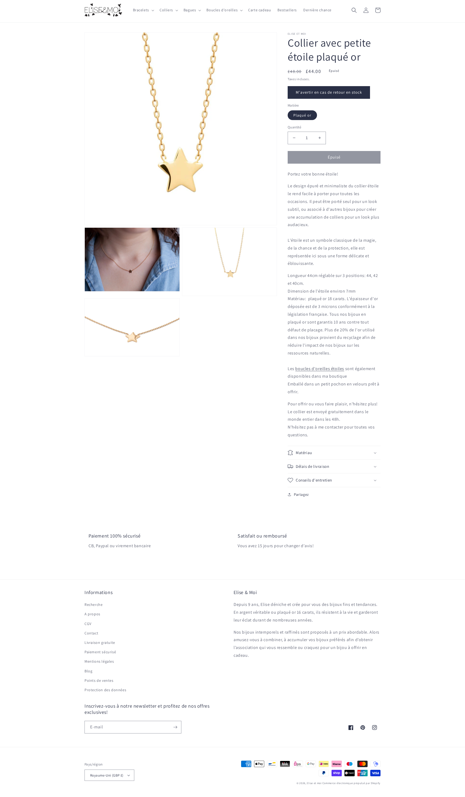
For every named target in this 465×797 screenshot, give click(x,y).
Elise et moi (314, 783)
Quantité (294, 127)
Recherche (93, 604)
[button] (143, 10)
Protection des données (105, 689)
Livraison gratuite (99, 642)
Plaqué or (302, 115)
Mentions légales (99, 661)
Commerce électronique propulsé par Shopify (351, 783)
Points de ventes (99, 680)
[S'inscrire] (175, 727)
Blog (88, 671)
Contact (91, 633)
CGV (87, 623)
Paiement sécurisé (100, 651)
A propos (92, 614)
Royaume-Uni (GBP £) (107, 775)
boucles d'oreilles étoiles (319, 368)
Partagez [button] (301, 494)
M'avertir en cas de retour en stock (329, 92)
